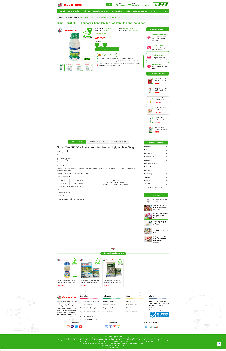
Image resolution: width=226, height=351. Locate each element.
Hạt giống (147, 180)
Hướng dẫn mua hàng (140, 11)
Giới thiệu (87, 11)
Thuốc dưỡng (148, 173)
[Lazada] (72, 326)
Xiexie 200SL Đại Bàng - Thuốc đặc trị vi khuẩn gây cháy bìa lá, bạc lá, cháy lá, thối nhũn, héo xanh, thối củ (161, 79)
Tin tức (127, 11)
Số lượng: (98, 41)
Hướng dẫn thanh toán (109, 304)
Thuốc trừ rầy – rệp (149, 156)
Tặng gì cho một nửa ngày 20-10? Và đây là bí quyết (160, 230)
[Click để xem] (75, 45)
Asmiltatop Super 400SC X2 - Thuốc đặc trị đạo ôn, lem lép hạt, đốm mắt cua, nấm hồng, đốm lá (161, 99)
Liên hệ (153, 11)
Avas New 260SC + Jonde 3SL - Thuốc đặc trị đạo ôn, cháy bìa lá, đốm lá (160, 109)
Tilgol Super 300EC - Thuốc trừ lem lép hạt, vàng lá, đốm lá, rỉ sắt (161, 118)
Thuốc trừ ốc (147, 167)
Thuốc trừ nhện (148, 160)
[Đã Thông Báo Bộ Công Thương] (148, 200)
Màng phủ (147, 184)
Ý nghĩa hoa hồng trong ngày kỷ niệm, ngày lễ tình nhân (160, 223)
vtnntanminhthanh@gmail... (141, 5)
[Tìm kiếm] (109, 4)
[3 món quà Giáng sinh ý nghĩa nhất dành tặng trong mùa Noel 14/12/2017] (148, 239)
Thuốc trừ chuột (148, 170)
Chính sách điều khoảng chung (88, 319)
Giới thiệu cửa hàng (131, 311)
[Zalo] (106, 326)
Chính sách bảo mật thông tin (88, 308)
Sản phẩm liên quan (113, 253)
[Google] (118, 326)
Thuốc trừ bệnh (148, 150)
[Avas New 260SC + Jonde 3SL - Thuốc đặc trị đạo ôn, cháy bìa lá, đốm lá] (151, 110)
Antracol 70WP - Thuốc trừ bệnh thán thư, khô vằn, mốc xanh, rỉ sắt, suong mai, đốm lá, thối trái (112, 282)
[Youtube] (114, 326)
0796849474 (123, 5)
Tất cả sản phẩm (73, 11)
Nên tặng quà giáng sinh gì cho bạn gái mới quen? (160, 215)
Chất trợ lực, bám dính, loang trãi (153, 187)
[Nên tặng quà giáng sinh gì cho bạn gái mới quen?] (148, 215)
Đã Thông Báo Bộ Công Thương (160, 200)
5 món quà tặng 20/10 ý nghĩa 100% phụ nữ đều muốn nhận (160, 207)
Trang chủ (61, 11)
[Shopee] (68, 326)
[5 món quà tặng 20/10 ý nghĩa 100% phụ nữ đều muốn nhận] (148, 207)
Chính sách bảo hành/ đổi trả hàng (89, 301)
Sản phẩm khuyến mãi (100, 11)
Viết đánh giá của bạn (102, 33)
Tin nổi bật (156, 195)
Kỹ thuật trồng (117, 11)
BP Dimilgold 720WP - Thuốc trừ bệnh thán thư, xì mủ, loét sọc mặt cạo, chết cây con (161, 128)
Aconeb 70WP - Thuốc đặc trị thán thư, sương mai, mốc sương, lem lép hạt (90, 282)
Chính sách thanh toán (86, 304)
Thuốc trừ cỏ (147, 153)
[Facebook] (110, 326)
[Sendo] (80, 326)
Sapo (116, 347)
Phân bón (147, 177)
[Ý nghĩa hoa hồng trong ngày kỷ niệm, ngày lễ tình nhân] (148, 223)
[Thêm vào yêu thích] (90, 30)
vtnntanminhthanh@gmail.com (157, 310)
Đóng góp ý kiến (130, 301)
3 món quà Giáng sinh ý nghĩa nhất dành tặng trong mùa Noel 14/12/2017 (160, 239)
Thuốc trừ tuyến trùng (150, 163)
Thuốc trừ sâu (148, 146)
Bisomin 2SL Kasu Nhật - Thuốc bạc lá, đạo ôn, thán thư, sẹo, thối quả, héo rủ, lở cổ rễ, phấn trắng (161, 89)
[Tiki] (76, 326)
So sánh (2, 350)
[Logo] (70, 4)
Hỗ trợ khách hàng (108, 311)
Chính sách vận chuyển (86, 316)
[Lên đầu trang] (222, 340)
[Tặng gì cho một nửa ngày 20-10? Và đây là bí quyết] (148, 231)
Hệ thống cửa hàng (131, 304)
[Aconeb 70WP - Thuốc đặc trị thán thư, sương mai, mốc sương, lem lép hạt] (90, 268)
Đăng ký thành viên (108, 308)
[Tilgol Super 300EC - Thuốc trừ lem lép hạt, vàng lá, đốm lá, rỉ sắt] (151, 120)
